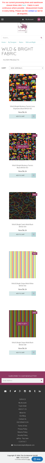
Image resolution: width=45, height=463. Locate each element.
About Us (22, 413)
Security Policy (23, 435)
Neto (29, 459)
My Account (29, 19)
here (24, 5)
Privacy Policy (22, 429)
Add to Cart (20, 116)
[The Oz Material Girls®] (22, 27)
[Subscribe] (41, 380)
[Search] (41, 37)
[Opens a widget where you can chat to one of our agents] (37, 459)
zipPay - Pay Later (22, 438)
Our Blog (22, 416)
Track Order (23, 406)
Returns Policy (22, 432)
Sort (4, 68)
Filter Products (11, 60)
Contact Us (22, 419)
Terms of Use (22, 426)
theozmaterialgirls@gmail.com (23, 445)
